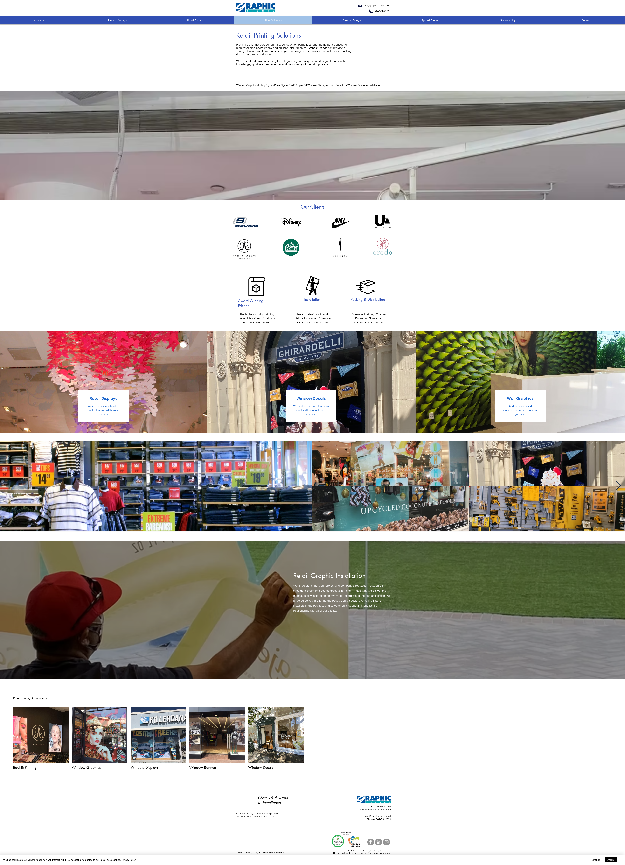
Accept (610, 859)
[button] (117, 20)
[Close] (621, 859)
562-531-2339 (383, 819)
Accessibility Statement (272, 852)
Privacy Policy (129, 859)
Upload (239, 852)
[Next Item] (618, 486)
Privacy (248, 852)
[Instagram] (386, 842)
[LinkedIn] (378, 842)
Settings (596, 859)
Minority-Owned (346, 832)
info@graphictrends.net (376, 5)
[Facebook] (370, 842)
